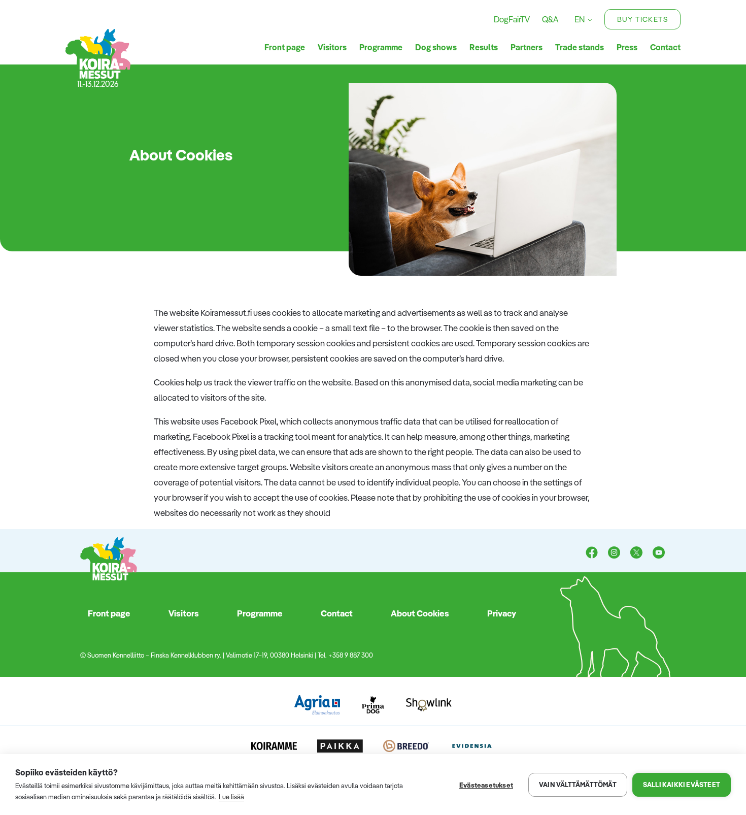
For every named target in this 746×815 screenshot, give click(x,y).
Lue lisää (231, 797)
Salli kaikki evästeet (681, 784)
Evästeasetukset (486, 784)
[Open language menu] (588, 19)
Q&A (550, 19)
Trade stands (579, 47)
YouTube (659, 553)
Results (483, 47)
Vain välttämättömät (578, 784)
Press (627, 47)
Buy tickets (642, 19)
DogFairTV (512, 19)
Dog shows (436, 47)
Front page (284, 47)
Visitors (332, 47)
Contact (665, 47)
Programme (380, 47)
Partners (526, 47)
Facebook (592, 553)
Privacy (501, 613)
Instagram (614, 553)
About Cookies (420, 613)
